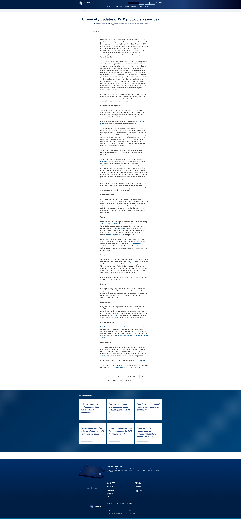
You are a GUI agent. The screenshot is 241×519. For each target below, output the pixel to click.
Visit (141, 3)
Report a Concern (133, 3)
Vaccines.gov (112, 235)
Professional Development (130, 6)
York (121, 380)
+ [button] (120, 483)
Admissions (110, 490)
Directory (138, 486)
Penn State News (118, 367)
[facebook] (87, 482)
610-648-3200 (129, 503)
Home (80, 10)
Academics (109, 6)
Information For (144, 6)
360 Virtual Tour (138, 491)
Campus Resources (138, 483)
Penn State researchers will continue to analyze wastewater (119, 327)
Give (152, 3)
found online (113, 315)
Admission (118, 6)
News (84, 10)
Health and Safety (133, 376)
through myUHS (120, 228)
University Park (112, 380)
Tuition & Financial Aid (110, 495)
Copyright (129, 510)
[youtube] (93, 482)
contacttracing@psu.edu (108, 161)
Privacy (108, 510)
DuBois (142, 376)
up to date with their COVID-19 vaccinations (114, 224)
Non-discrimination (115, 510)
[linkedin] (90, 482)
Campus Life (111, 376)
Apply (147, 3)
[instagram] (97, 482)
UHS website (141, 360)
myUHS (131, 262)
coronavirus (128, 380)
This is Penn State (111, 483)
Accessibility (123, 510)
